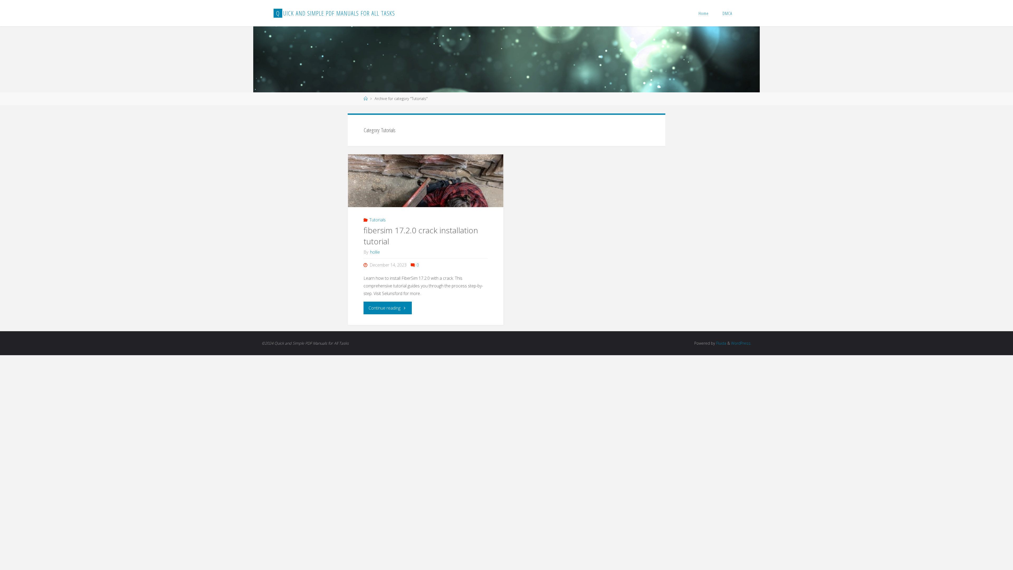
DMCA (727, 13)
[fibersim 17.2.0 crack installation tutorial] (425, 206)
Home (704, 13)
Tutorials (377, 220)
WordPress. (741, 343)
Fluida (720, 343)
